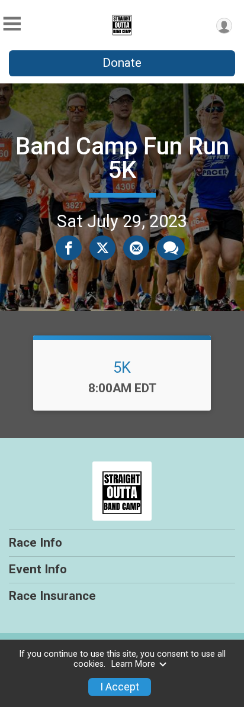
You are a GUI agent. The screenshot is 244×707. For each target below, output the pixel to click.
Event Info (38, 569)
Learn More (133, 664)
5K (122, 367)
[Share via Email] (136, 247)
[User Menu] (224, 26)
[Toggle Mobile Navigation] (12, 24)
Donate (122, 63)
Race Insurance (52, 596)
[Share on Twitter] (102, 247)
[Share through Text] (171, 247)
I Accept (119, 687)
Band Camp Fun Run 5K (122, 158)
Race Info (35, 542)
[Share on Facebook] (69, 247)
